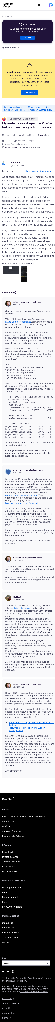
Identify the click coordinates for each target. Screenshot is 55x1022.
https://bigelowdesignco (18, 321)
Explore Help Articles (13, 836)
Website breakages (25, 141)
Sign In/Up (7, 923)
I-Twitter (6, 826)
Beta (4, 892)
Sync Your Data (10, 937)
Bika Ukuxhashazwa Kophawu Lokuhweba (23, 816)
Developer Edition (11, 887)
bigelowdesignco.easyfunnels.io (22, 503)
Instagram (13, 971)
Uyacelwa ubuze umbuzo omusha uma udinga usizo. (40, 108)
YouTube (8, 971)
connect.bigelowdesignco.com (21, 495)
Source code (8, 821)
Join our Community (12, 831)
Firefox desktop (10, 857)
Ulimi (4, 958)
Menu (45, 5)
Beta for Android (10, 897)
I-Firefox (8, 16)
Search (39, 5)
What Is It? (8, 927)
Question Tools (9, 47)
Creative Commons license (34, 991)
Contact (6, 1018)
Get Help (6, 942)
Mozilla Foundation (16, 981)
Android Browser (11, 861)
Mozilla (8, 799)
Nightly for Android (12, 907)
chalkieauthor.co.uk (20, 608)
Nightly (6, 902)
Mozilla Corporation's (19, 978)
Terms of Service (10, 1003)
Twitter (3, 971)
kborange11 (17, 162)
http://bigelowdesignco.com (35, 171)
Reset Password (10, 932)
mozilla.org (8, 998)
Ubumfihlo (7, 1008)
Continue (27, 37)
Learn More (30, 92)
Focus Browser (9, 871)
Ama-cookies (9, 1013)
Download (7, 852)
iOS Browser (8, 866)
